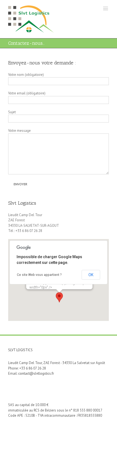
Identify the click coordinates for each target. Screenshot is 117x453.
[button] (59, 297)
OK (90, 275)
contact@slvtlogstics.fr (36, 373)
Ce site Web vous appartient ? (39, 275)
